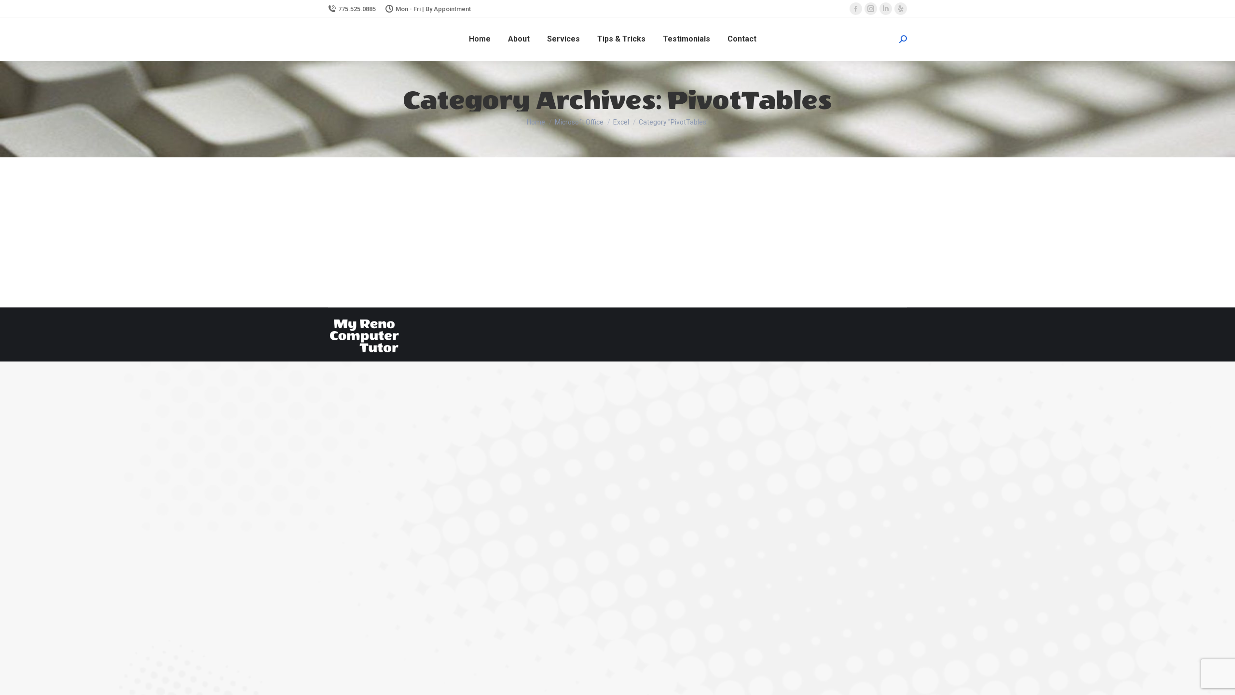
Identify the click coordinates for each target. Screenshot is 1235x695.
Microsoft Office (380, 226)
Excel (347, 226)
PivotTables (422, 226)
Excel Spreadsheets (383, 208)
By (457, 226)
